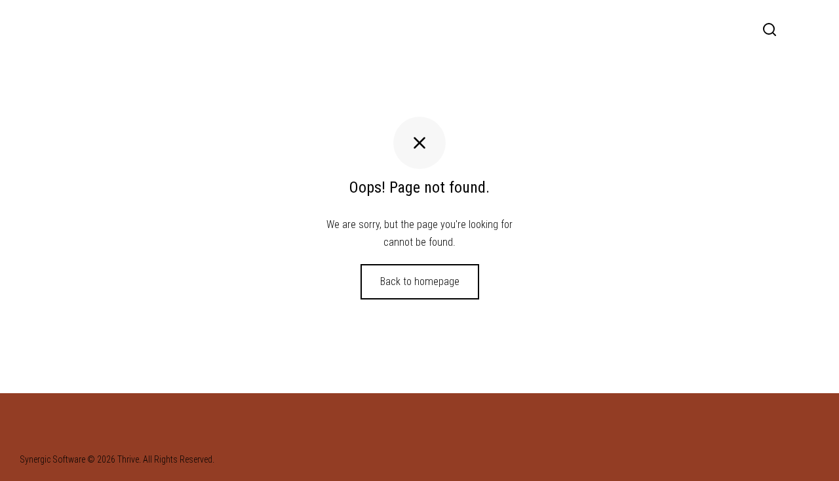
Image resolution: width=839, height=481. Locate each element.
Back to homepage (419, 281)
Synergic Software (52, 459)
